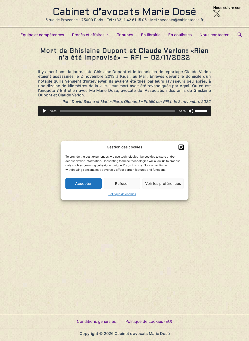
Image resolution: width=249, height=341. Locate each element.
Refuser (122, 183)
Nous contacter (214, 34)
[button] (181, 147)
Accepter (83, 183)
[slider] (201, 110)
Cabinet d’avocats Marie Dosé (124, 12)
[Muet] (190, 111)
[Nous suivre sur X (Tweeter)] (217, 13)
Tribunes (125, 34)
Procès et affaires (88, 34)
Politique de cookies (122, 194)
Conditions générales (96, 321)
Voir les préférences (163, 183)
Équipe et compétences (42, 34)
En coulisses (180, 34)
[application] (124, 111)
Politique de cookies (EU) (148, 321)
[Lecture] (44, 111)
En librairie (150, 34)
